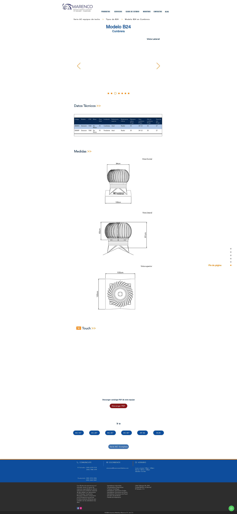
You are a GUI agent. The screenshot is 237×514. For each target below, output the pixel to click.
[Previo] (78, 66)
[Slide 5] (122, 93)
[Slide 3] (115, 93)
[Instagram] (81, 508)
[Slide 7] (128, 93)
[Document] (231, 508)
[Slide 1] (108, 93)
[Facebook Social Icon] (78, 508)
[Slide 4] (119, 93)
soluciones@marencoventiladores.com (117, 468)
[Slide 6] (125, 93)
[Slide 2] (111, 93)
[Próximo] (158, 66)
